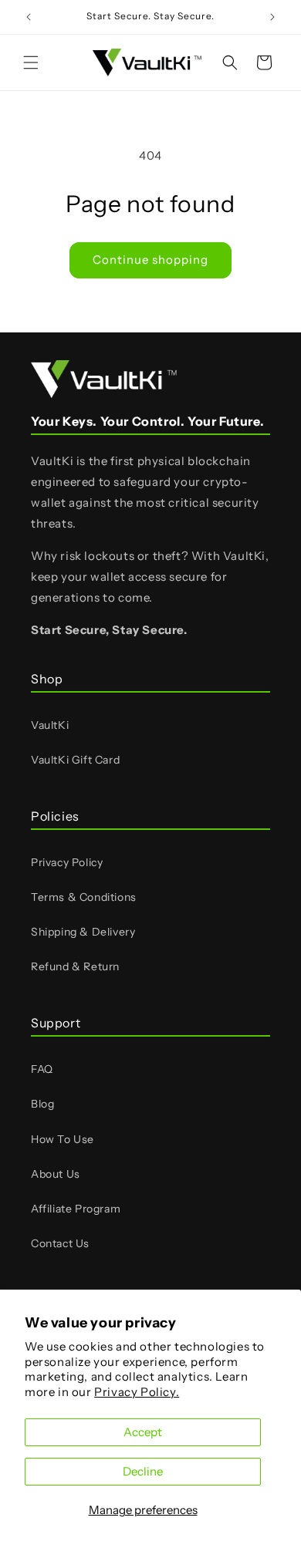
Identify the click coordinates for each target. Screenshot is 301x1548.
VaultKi (50, 725)
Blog (42, 1104)
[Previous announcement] (29, 17)
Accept (142, 1432)
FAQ (42, 1069)
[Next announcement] (272, 17)
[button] (31, 62)
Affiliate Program (75, 1209)
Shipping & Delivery (83, 932)
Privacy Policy (67, 862)
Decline (143, 1471)
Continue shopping (150, 259)
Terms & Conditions (84, 897)
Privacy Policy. (136, 1391)
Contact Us (60, 1243)
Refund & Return (75, 966)
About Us (55, 1174)
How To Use (62, 1139)
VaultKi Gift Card (75, 760)
